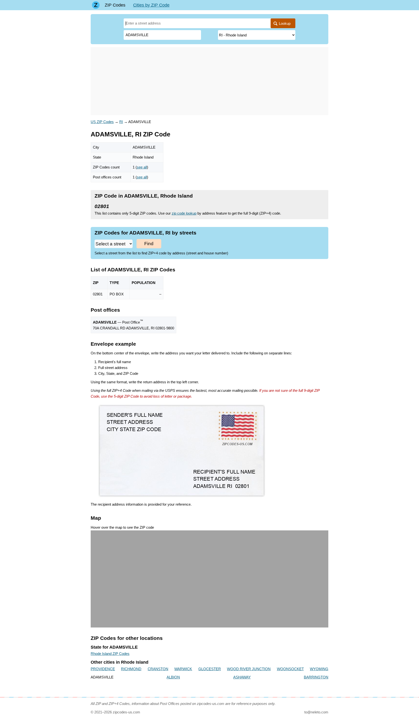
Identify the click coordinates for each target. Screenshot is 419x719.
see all (142, 167)
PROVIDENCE (103, 669)
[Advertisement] (209, 81)
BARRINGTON (316, 677)
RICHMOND (131, 669)
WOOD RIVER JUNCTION (249, 669)
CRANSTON (158, 669)
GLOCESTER (209, 669)
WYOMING (319, 669)
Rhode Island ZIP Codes (110, 654)
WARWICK (183, 669)
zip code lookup (184, 213)
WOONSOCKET (290, 669)
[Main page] (96, 5)
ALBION (173, 677)
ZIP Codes (115, 5)
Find (148, 243)
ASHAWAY (242, 677)
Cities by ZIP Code (151, 5)
